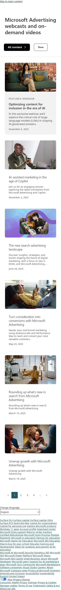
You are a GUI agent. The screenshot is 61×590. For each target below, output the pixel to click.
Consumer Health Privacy (13, 582)
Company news (19, 570)
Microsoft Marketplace (48, 564)
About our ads (7, 588)
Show (41, 47)
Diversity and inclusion (12, 573)
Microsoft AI (6, 552)
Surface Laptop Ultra (41, 520)
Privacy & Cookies (47, 582)
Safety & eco (53, 585)
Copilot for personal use (13, 526)
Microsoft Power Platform (18, 555)
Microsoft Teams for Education (16, 540)
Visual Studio (30, 567)
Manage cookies (9, 585)
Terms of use (25, 585)
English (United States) (12, 576)
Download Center (46, 529)
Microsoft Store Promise (37, 534)
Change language (10, 507)
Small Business (32, 558)
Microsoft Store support (13, 532)
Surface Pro (6, 520)
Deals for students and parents (32, 546)
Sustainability (47, 573)
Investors (55, 570)
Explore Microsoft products (41, 526)
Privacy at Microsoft (38, 570)
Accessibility (32, 573)
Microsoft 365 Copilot (11, 558)
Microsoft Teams (42, 555)
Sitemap (32, 582)
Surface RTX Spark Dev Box (14, 523)
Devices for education (48, 537)
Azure (44, 558)
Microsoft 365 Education (47, 540)
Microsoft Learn (20, 561)
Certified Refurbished (11, 534)
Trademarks (39, 585)
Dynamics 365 (41, 552)
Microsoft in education (23, 537)
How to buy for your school (14, 543)
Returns (31, 532)
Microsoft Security (24, 552)
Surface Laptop (21, 520)
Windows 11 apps (9, 529)
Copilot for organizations (43, 523)
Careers (42, 567)
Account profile (28, 529)
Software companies (11, 567)
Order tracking (44, 532)
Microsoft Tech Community (20, 564)
